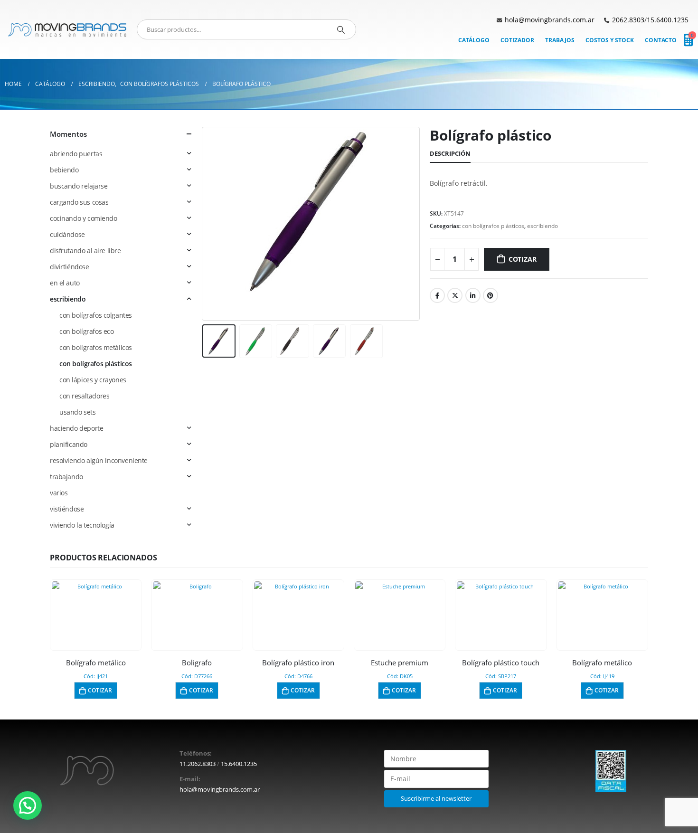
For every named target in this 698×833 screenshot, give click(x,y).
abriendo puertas (76, 153)
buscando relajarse (78, 185)
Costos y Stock (609, 40)
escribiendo (542, 226)
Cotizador (517, 40)
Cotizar (523, 259)
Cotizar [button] (100, 690)
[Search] (341, 29)
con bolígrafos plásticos (493, 226)
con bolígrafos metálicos (95, 347)
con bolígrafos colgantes (95, 315)
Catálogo (474, 40)
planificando (68, 444)
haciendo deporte (76, 428)
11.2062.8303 (197, 764)
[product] (96, 612)
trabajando (66, 476)
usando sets (77, 411)
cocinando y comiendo (83, 218)
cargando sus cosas (79, 202)
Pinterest (490, 295)
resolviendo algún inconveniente (99, 460)
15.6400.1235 (668, 19)
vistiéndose (67, 508)
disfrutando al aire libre (85, 250)
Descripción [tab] (450, 153)
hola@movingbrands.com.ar (549, 19)
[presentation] (204, 224)
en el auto (65, 282)
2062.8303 (628, 19)
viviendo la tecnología (82, 525)
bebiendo (64, 169)
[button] (27, 805)
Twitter (454, 295)
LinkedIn (473, 295)
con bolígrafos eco (86, 331)
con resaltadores (84, 395)
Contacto (661, 40)
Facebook (437, 295)
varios (58, 492)
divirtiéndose (69, 266)
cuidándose (67, 234)
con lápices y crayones (92, 379)
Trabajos (560, 40)
